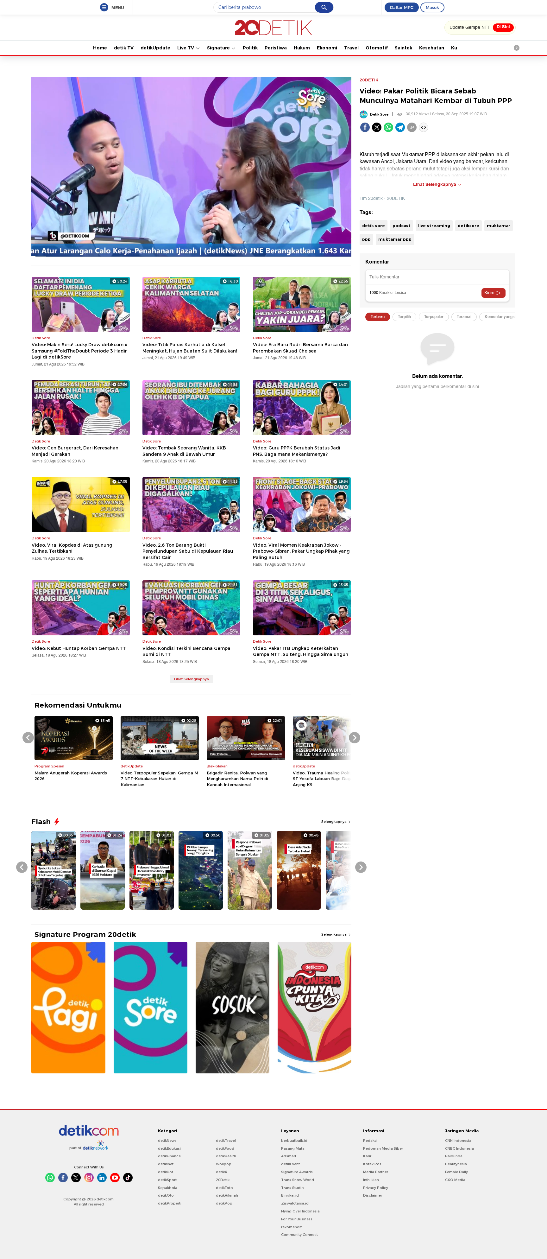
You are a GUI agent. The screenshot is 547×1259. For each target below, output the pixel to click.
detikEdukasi (169, 1148)
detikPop (224, 1203)
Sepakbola (167, 1188)
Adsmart (288, 1156)
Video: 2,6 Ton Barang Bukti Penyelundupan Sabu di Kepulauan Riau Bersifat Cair (187, 551)
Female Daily (456, 1172)
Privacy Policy (375, 1188)
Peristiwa (276, 47)
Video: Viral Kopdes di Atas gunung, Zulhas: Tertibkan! (72, 548)
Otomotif (377, 47)
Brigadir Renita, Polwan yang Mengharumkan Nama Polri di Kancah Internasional (237, 778)
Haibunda (453, 1156)
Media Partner (375, 1172)
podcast (402, 225)
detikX (221, 1172)
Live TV (186, 47)
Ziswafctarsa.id (295, 1203)
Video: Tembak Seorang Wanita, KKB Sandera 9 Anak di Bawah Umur (184, 451)
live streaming (434, 225)
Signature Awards (297, 1172)
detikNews (167, 1140)
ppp (366, 239)
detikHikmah (227, 1195)
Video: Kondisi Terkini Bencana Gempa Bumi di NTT (186, 651)
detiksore (468, 225)
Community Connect (299, 1234)
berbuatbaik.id (294, 1140)
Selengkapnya (334, 821)
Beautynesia (456, 1164)
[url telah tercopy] (412, 127)
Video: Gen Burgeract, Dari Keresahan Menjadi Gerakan (75, 451)
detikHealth (226, 1156)
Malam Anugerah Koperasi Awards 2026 (71, 775)
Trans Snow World (297, 1180)
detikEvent (290, 1164)
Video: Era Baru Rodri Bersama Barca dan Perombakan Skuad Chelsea (300, 347)
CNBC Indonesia (459, 1148)
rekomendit (291, 1227)
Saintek (403, 47)
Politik (250, 47)
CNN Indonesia (458, 1140)
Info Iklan (371, 1180)
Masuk (432, 7)
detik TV (124, 47)
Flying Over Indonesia (300, 1211)
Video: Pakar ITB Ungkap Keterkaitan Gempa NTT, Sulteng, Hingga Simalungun (300, 651)
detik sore (373, 225)
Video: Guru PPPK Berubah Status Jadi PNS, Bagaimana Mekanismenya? (296, 451)
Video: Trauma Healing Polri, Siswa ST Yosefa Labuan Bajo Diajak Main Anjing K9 (329, 778)
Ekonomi (327, 47)
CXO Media (455, 1180)
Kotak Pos (372, 1164)
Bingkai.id (290, 1195)
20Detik (222, 1180)
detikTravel (226, 1140)
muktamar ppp (395, 239)
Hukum (302, 47)
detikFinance (169, 1156)
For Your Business (296, 1219)
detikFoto (224, 1188)
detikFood (225, 1148)
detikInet (165, 1164)
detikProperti (169, 1203)
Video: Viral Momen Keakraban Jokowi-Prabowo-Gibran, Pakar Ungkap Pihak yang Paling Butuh (301, 551)
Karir (367, 1156)
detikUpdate (155, 47)
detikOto (166, 1195)
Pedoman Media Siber (383, 1148)
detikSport (167, 1180)
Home (100, 47)
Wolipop (223, 1164)
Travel (351, 47)
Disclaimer (372, 1195)
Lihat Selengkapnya (191, 679)
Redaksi (370, 1140)
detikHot (165, 1172)
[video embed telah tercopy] (423, 127)
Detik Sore (379, 114)
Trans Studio (292, 1188)
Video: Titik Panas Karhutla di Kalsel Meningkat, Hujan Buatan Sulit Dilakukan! (189, 347)
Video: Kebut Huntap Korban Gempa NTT (79, 648)
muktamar (498, 225)
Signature (219, 47)
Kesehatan (431, 47)
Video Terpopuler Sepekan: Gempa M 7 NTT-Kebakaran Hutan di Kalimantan (159, 778)
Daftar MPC (401, 7)
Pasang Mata (293, 1148)
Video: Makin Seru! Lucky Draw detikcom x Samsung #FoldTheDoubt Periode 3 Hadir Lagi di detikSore (79, 350)
